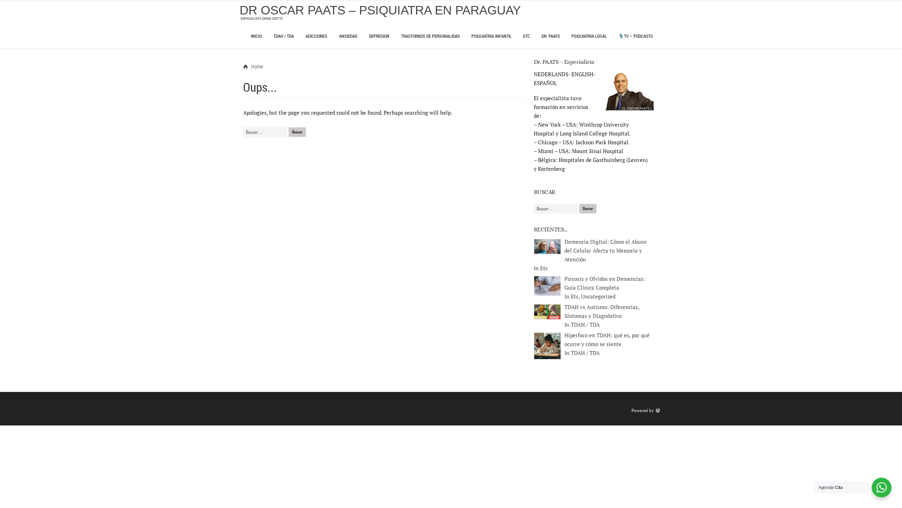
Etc (526, 36)
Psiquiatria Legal (589, 36)
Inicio (256, 36)
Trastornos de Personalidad (430, 36)
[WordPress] (658, 410)
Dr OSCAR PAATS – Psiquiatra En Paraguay (380, 10)
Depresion (379, 36)
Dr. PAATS (551, 36)
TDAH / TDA (283, 36)
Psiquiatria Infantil (491, 36)
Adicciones (316, 36)
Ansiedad (348, 36)
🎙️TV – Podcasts (635, 36)
